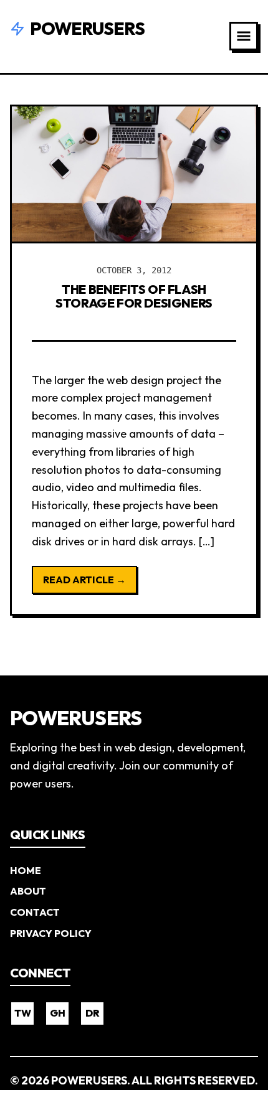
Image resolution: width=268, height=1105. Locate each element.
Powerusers (87, 28)
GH (57, 1013)
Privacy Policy (51, 933)
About (28, 891)
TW (22, 1013)
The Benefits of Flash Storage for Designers (134, 296)
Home (25, 870)
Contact (35, 912)
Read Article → (84, 579)
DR (92, 1013)
